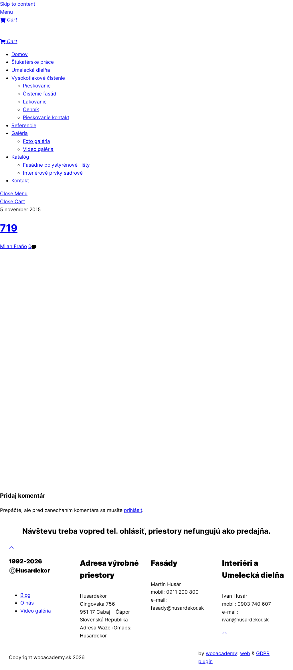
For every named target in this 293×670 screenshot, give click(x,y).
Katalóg (20, 157)
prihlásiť (133, 510)
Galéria (19, 133)
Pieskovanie (37, 86)
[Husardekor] (28, 33)
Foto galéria (36, 141)
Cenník (31, 109)
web (245, 653)
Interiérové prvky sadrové (53, 173)
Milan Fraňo (13, 246)
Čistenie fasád (39, 94)
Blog (25, 595)
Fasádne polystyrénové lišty (56, 165)
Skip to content (17, 4)
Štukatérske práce (32, 62)
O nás (27, 603)
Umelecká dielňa (30, 70)
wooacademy (221, 653)
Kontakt (20, 181)
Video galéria (38, 149)
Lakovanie (35, 102)
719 (8, 228)
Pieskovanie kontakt (46, 117)
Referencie (23, 125)
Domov (19, 54)
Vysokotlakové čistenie (38, 78)
